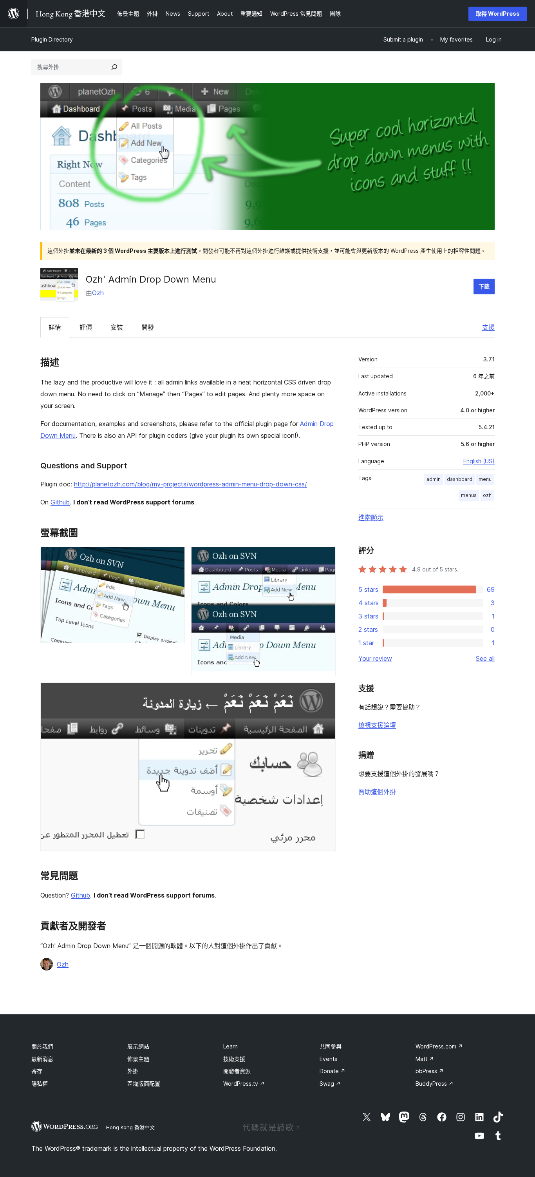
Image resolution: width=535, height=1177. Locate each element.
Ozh (98, 293)
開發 (147, 327)
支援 (488, 327)
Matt (425, 1058)
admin (434, 479)
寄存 (36, 1071)
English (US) (479, 461)
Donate (332, 1071)
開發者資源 (237, 1071)
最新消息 (42, 1058)
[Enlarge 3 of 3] (325, 693)
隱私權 (39, 1083)
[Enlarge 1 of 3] (174, 557)
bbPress (430, 1071)
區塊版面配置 (143, 1083)
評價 (86, 327)
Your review (375, 658)
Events (328, 1058)
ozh (487, 495)
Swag (330, 1083)
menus (469, 495)
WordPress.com (439, 1046)
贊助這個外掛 (377, 792)
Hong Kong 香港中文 (130, 1127)
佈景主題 (138, 1058)
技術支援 (234, 1058)
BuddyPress (435, 1083)
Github (60, 502)
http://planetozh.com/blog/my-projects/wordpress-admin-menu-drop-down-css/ (190, 484)
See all (485, 658)
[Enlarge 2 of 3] (325, 557)
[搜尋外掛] (114, 67)
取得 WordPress (498, 13)
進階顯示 (370, 517)
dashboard (459, 479)
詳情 (55, 327)
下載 (484, 286)
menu (485, 479)
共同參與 (331, 1046)
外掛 (132, 1071)
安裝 (116, 327)
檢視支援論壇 (377, 725)
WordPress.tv (244, 1083)
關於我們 (42, 1046)
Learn (230, 1046)
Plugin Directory (52, 39)
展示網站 (138, 1046)
